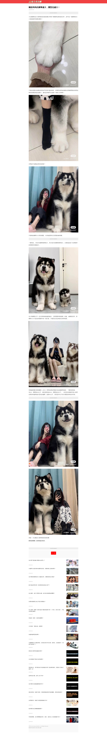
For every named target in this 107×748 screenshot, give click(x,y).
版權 (40, 727)
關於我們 (30, 727)
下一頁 (53, 553)
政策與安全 (34, 727)
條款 (37, 727)
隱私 (39, 727)
